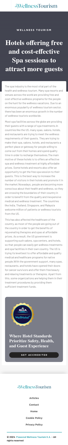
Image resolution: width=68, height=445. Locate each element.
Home (34, 411)
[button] (5, 5)
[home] (37, 6)
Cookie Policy (34, 418)
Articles (34, 398)
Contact (34, 404)
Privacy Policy (34, 424)
